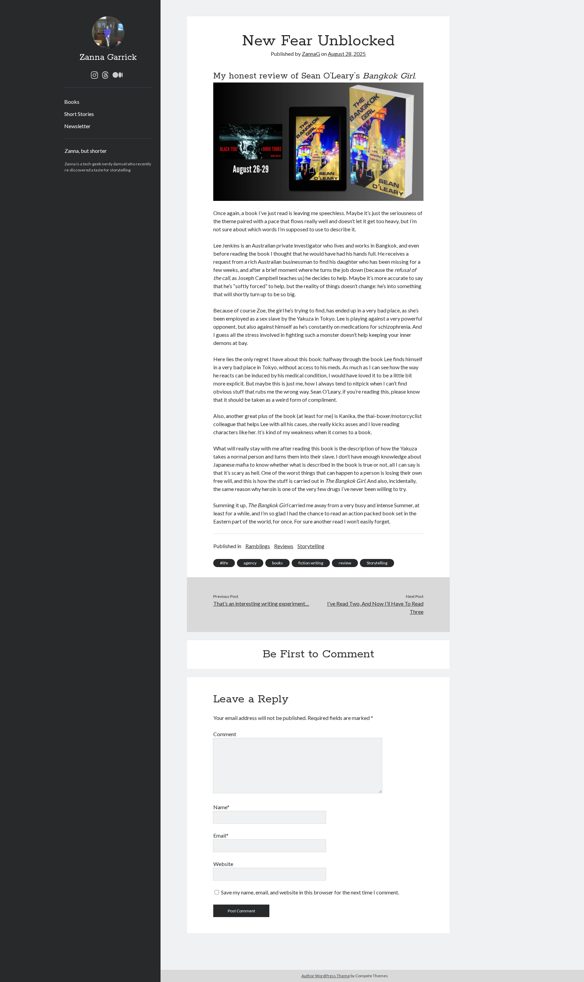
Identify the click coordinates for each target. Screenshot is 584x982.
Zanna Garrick (108, 57)
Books (71, 101)
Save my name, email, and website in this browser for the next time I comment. (310, 892)
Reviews (283, 546)
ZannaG (311, 53)
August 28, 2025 (347, 53)
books (277, 562)
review (345, 562)
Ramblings (257, 546)
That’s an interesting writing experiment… (261, 603)
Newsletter (77, 126)
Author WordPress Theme (325, 975)
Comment (224, 734)
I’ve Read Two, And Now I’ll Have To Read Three (375, 607)
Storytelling (310, 546)
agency (250, 562)
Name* (221, 807)
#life (224, 562)
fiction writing (310, 562)
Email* (220, 835)
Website (223, 864)
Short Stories (79, 114)
